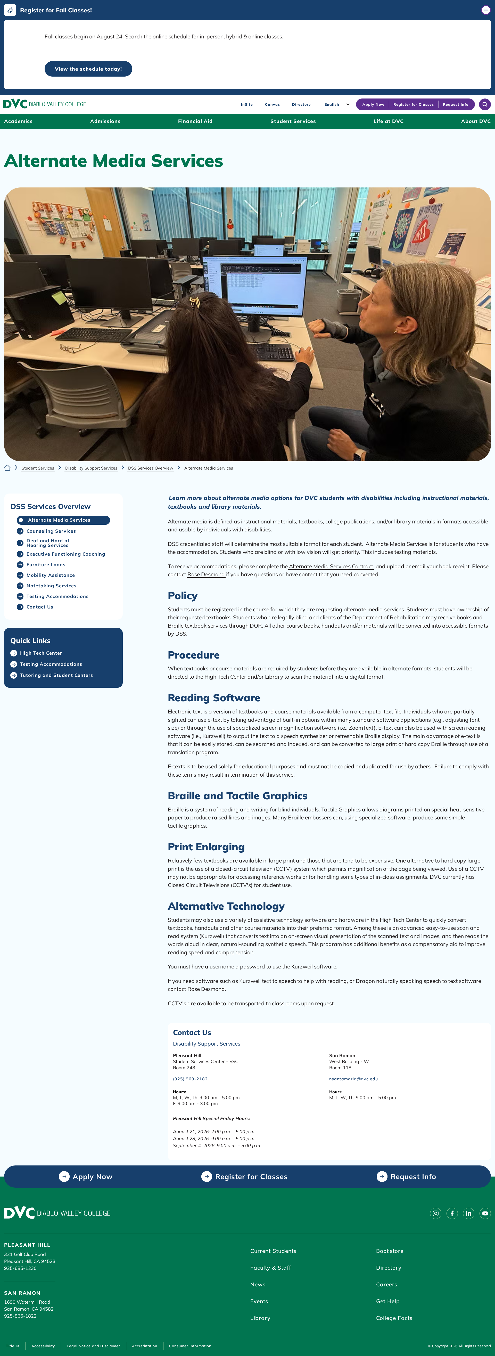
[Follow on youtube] (485, 1213)
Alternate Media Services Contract (331, 566)
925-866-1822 (20, 1316)
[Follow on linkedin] (468, 1213)
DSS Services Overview (150, 468)
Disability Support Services (91, 468)
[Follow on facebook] (452, 1213)
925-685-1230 (20, 1268)
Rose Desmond (206, 574)
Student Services (38, 468)
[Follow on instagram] (435, 1213)
